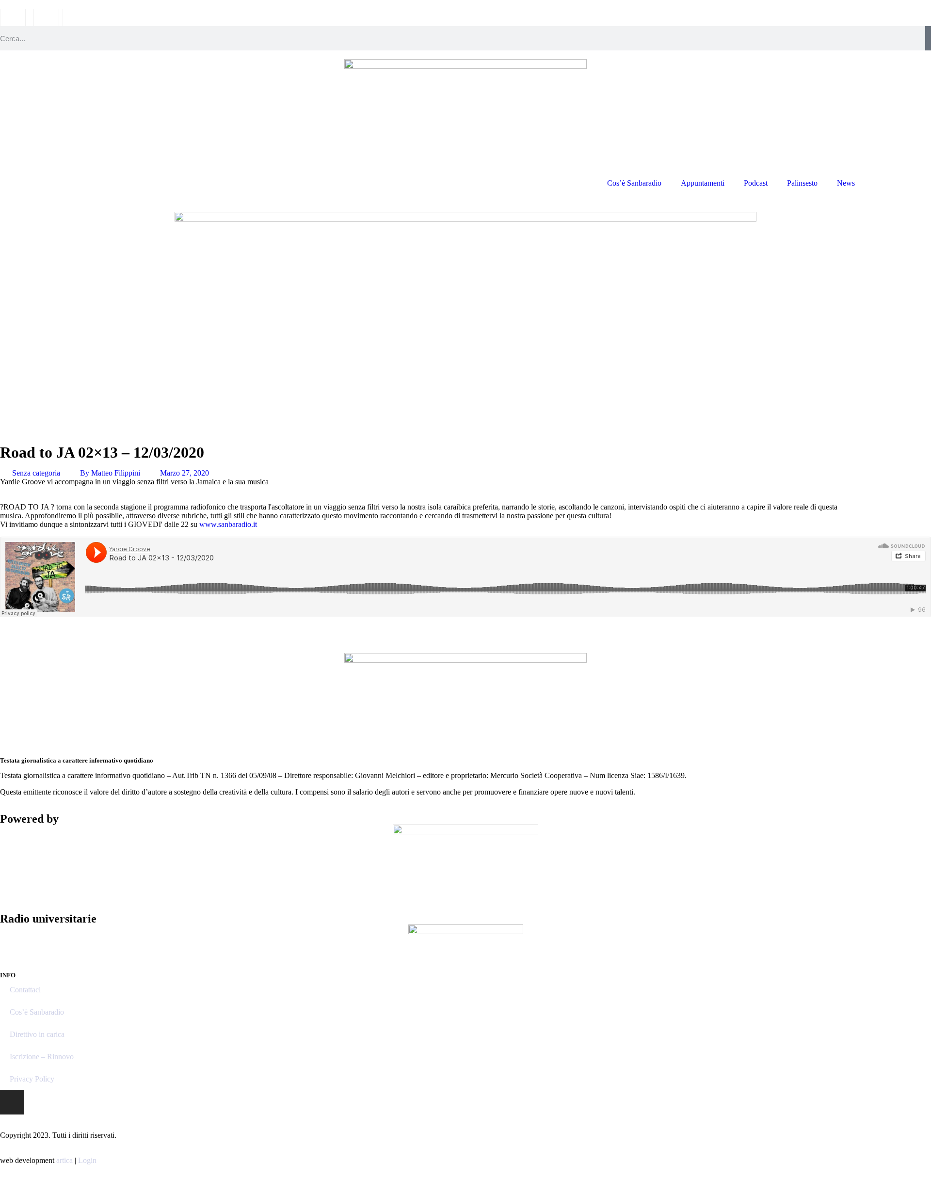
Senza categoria (36, 473)
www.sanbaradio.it (228, 524)
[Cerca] (928, 38)
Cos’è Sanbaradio (634, 183)
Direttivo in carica (37, 1034)
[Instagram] (12, 1102)
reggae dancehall (33, 632)
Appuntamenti (702, 183)
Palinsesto (802, 183)
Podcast (756, 183)
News (846, 183)
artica (64, 1160)
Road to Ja (90, 632)
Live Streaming (897, 183)
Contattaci (25, 990)
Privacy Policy (32, 1079)
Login (87, 1160)
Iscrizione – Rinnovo (42, 1056)
